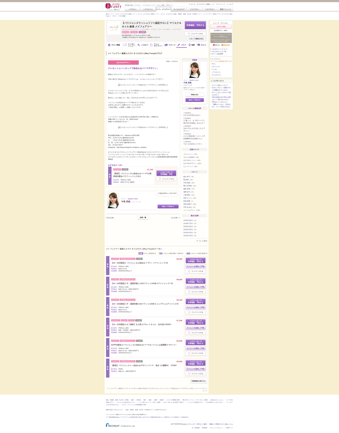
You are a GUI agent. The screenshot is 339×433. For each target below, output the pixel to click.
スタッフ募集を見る (196, 39)
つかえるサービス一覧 (218, 51)
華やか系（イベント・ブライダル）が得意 (195, 400)
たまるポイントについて (219, 49)
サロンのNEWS (191, 157)
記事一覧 (143, 217)
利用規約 (204, 427)
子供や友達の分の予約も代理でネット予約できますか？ (221, 98)
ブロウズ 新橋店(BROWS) (153, 417)
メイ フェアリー (192, 210)
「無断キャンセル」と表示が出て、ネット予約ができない (221, 105)
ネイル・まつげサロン (163, 9)
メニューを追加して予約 (196, 266)
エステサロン (210, 9)
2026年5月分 (190, 229)
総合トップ (109, 14)
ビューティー (190, 166)
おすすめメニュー (192, 160)
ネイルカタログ (179, 9)
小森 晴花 (189, 195)
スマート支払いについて (220, 85)
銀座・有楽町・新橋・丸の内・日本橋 (117, 400)
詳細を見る (194, 94)
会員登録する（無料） (221, 30)
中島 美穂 (187, 83)
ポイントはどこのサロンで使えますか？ (221, 94)
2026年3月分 (190, 236)
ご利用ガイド (229, 427)
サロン (213, 64)
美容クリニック (225, 9)
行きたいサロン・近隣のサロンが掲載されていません (221, 89)
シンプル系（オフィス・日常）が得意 (149, 402)
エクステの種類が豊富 (173, 400)
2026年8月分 (190, 220)
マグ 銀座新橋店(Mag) (112, 417)
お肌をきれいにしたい (217, 400)
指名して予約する (168, 206)
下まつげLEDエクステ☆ (192, 144)
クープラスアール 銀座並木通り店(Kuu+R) (132, 417)
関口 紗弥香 (190, 186)
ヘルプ (230, 4)
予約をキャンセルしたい (220, 102)
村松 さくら (190, 198)
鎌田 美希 (189, 189)
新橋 (155, 400)
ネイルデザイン (216, 75)
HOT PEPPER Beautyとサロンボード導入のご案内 (189, 424)
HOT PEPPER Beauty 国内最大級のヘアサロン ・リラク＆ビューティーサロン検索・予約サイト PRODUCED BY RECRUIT (114, 6)
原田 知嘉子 (190, 204)
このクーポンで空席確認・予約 (166, 173)
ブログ (114, 16)
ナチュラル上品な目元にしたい (126, 402)
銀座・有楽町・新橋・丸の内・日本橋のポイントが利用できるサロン (146, 409)
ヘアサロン (133, 9)
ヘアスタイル (148, 9)
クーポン (214, 69)
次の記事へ (175, 218)
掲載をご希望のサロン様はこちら (221, 424)
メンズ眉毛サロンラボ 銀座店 (170, 417)
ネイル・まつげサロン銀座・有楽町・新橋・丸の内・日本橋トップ (180, 14)
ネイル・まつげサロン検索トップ (202, 4)
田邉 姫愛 (188, 201)
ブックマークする (197, 33)
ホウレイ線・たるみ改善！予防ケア (173, 402)
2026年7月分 (190, 223)
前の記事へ (111, 218)
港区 (144, 400)
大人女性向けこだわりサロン (214, 402)
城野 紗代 (189, 192)
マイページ (221, 4)
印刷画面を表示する (198, 381)
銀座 (132, 400)
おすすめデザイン (192, 163)
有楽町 (162, 400)
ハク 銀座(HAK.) (184, 417)
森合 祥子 (189, 177)
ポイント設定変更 (217, 54)
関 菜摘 (188, 180)
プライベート (190, 154)
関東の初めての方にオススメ (114, 409)
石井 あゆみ (189, 207)
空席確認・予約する (195, 25)
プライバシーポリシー (216, 427)
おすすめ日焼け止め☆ (192, 115)
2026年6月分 (190, 226)
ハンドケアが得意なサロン (195, 402)
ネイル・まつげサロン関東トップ (148, 14)
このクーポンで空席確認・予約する (195, 260)
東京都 (139, 400)
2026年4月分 (190, 233)
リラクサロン (194, 9)
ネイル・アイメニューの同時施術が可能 (134, 404)
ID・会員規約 (196, 427)
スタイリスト (215, 67)
